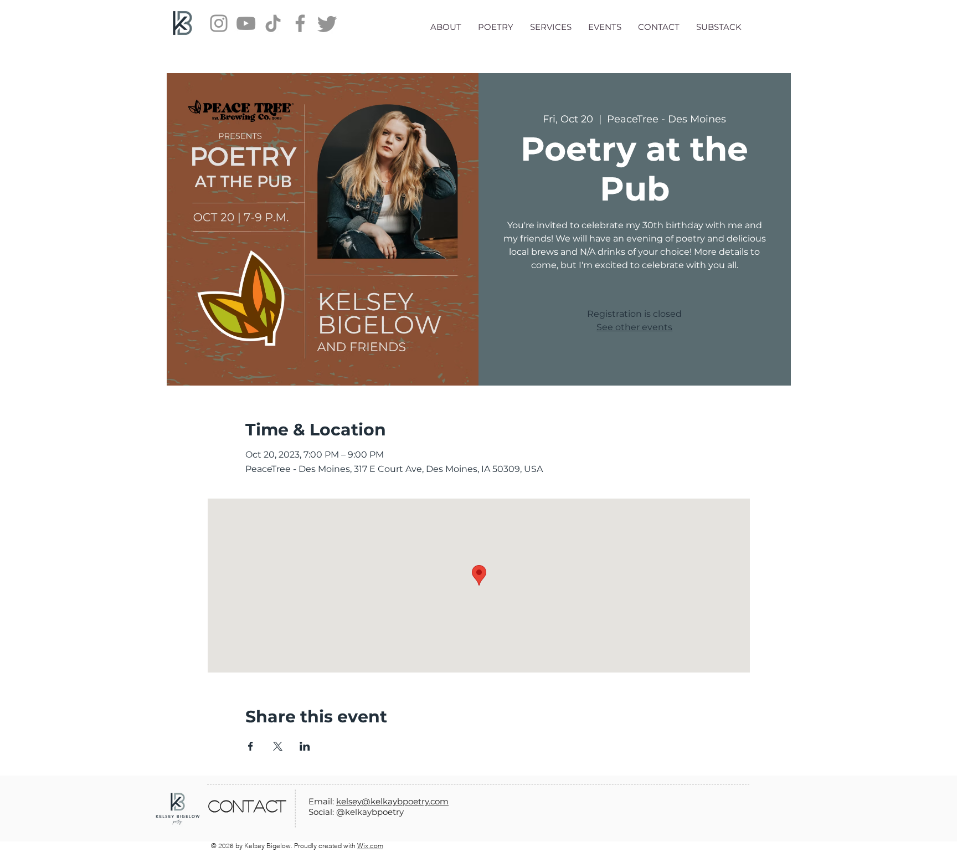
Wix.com (370, 845)
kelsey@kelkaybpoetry (382, 801)
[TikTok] (273, 23)
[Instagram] (218, 23)
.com (439, 801)
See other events (634, 327)
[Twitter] (327, 23)
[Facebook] (300, 23)
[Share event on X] (277, 746)
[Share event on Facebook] (250, 746)
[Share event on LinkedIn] (305, 746)
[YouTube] (246, 23)
